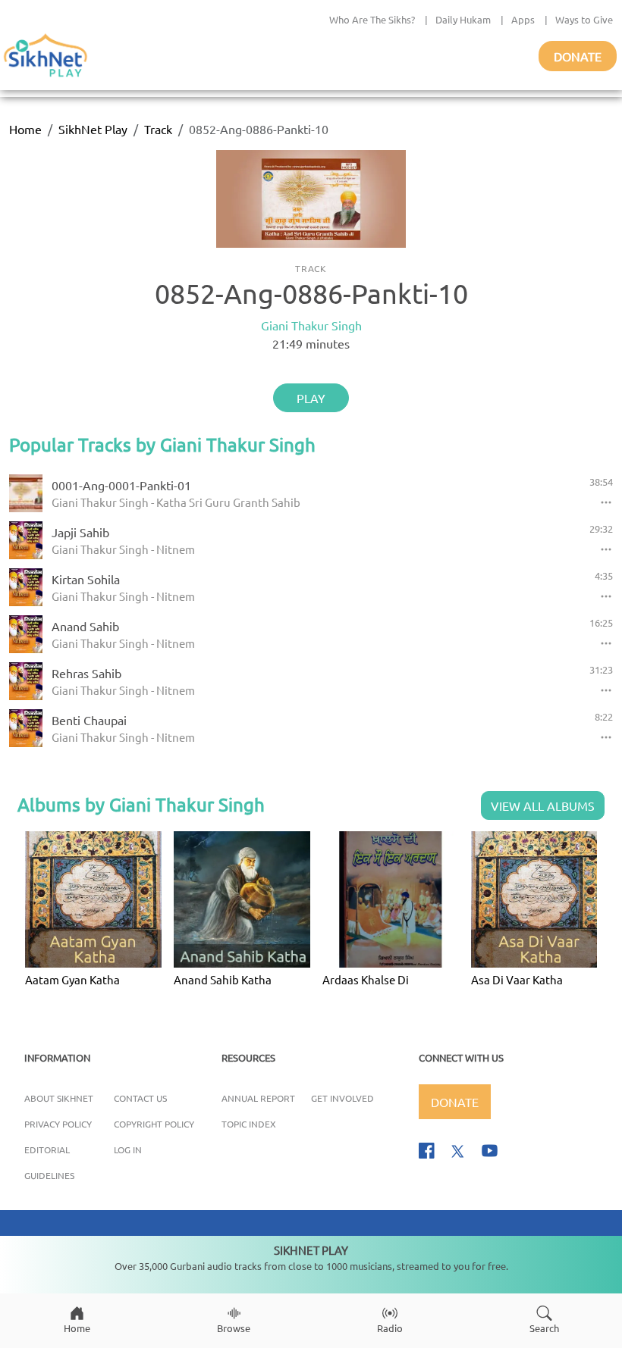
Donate (578, 56)
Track (158, 128)
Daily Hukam (463, 19)
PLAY (311, 397)
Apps (523, 19)
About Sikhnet (58, 1098)
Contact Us (140, 1098)
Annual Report (258, 1098)
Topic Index (248, 1124)
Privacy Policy (58, 1124)
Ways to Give (584, 19)
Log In (128, 1149)
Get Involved (342, 1098)
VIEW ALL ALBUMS (543, 805)
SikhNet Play (92, 128)
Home (25, 128)
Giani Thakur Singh (311, 325)
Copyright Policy (154, 1124)
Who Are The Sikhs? (372, 19)
